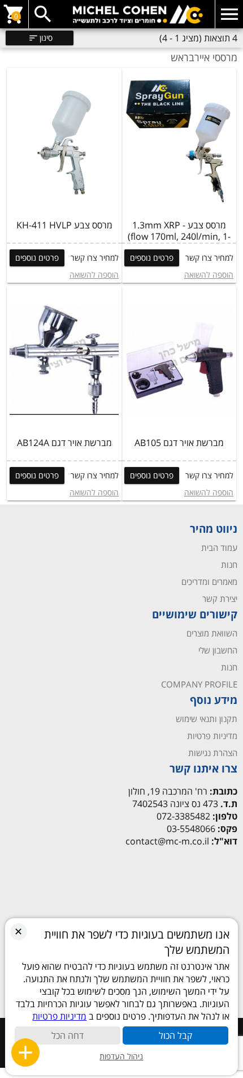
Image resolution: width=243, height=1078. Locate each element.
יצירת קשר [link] (219, 598)
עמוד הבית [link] (219, 547)
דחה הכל (67, 1035)
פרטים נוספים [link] (151, 257)
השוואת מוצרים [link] (211, 633)
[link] (121, 14)
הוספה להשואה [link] (208, 274)
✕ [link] (18, 931)
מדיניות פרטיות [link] (212, 735)
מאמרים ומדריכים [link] (209, 581)
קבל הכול (175, 1035)
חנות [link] (229, 564)
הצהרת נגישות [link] (212, 752)
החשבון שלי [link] (217, 650)
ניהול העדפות (121, 1056)
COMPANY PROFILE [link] (199, 684)
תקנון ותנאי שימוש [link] (206, 718)
